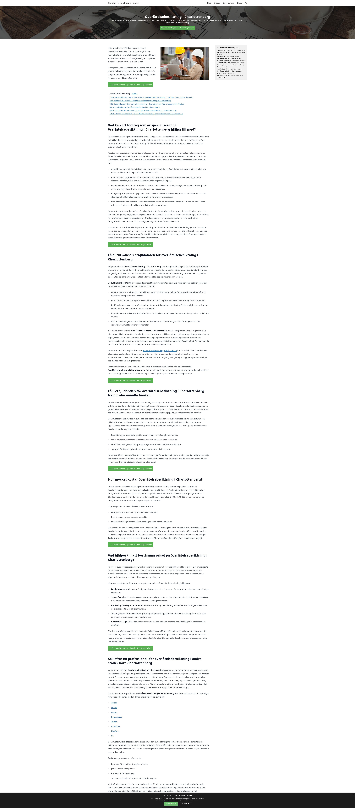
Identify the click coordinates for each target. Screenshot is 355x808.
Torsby (114, 721)
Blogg (239, 3)
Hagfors (115, 731)
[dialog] (177, 800)
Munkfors (115, 726)
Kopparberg (116, 717)
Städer (217, 3)
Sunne (114, 707)
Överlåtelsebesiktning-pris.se (123, 2)
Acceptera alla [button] (171, 804)
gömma (134, 94)
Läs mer (197, 800)
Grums (114, 712)
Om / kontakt (228, 3)
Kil (112, 735)
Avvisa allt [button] (185, 804)
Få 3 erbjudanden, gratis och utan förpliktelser (177, 28)
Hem (209, 3)
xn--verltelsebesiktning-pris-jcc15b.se (160, 350)
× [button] (353, 794)
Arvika (114, 702)
